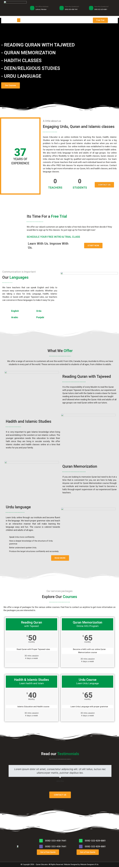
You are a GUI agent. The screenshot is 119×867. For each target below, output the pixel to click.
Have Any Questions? (72, 6)
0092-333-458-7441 (55, 840)
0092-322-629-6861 (95, 840)
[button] (18, 20)
